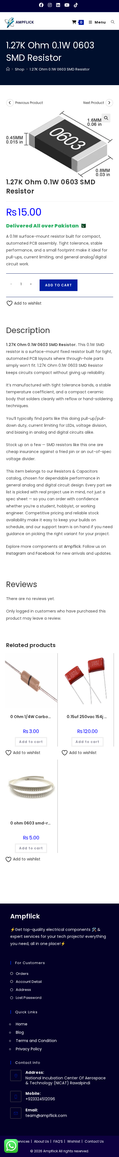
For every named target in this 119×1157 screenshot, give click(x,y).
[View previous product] (10, 103)
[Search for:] (111, 22)
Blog (20, 1032)
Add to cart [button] (31, 741)
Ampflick (72, 546)
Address (23, 989)
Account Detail (29, 981)
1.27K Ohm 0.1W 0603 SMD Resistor (60, 69)
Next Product (93, 102)
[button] (106, 118)
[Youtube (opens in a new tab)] (67, 5)
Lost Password (29, 997)
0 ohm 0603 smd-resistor (31, 823)
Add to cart (58, 285)
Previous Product (29, 102)
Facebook (45, 553)
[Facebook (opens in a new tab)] (42, 5)
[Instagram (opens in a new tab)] (50, 5)
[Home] (8, 69)
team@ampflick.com (46, 1115)
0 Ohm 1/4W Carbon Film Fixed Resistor (31, 716)
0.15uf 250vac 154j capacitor (87, 716)
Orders (22, 973)
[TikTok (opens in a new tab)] (76, 5)
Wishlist (73, 1141)
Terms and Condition (36, 1040)
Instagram (16, 553)
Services (22, 1141)
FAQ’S (58, 1141)
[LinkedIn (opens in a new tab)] (58, 5)
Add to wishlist (27, 303)
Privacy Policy (29, 1049)
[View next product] (109, 103)
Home (21, 1024)
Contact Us (94, 1141)
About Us (41, 1141)
